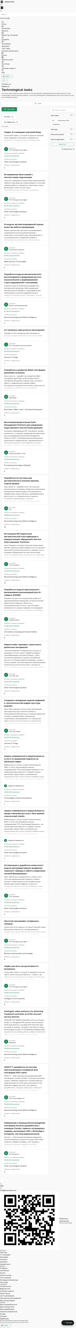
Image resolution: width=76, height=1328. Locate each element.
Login (8, 18)
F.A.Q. (19, 1322)
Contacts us (6, 84)
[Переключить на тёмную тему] (5, 80)
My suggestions (9, 122)
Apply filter (62, 144)
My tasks (7, 117)
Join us (3, 18)
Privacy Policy (4, 1322)
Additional (5, 86)
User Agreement (13, 1322)
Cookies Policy (25, 1322)
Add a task (11, 109)
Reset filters (69, 149)
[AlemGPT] (67, 1322)
